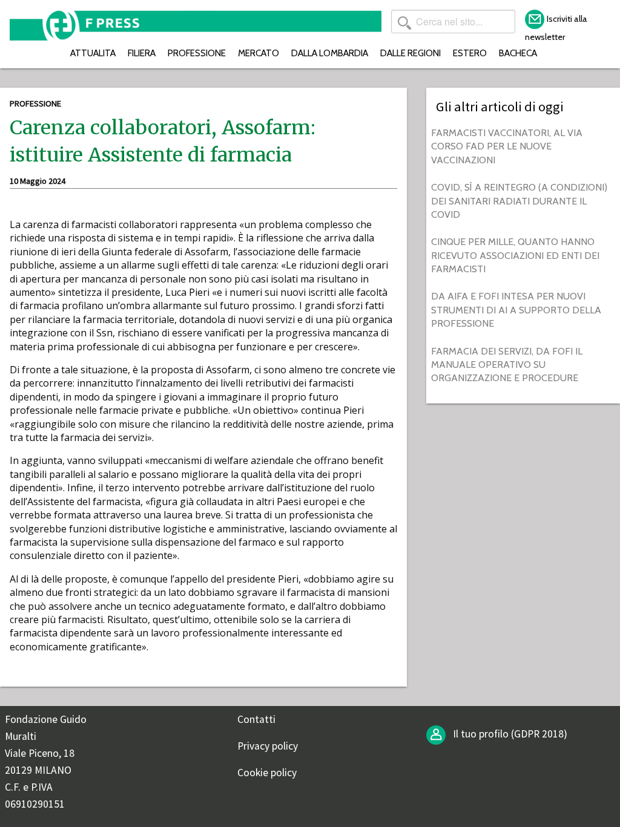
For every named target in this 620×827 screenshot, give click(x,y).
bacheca (518, 53)
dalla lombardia (329, 53)
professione (197, 53)
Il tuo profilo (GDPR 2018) (508, 733)
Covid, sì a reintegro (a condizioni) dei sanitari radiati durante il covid (519, 200)
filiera (142, 53)
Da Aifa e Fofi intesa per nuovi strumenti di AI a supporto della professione (516, 309)
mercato (258, 53)
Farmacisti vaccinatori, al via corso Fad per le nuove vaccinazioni (506, 146)
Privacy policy (267, 746)
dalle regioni (410, 53)
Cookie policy (267, 772)
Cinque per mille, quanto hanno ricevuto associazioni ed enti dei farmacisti (515, 255)
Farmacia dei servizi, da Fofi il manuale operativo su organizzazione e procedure (506, 364)
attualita (93, 53)
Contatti (256, 719)
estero (470, 53)
